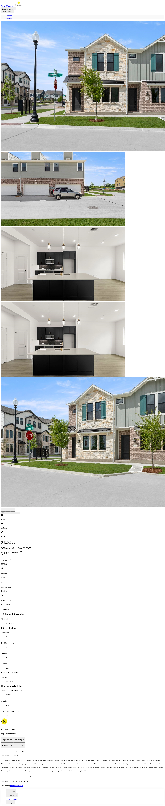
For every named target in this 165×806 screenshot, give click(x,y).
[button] (82, 86)
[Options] (3, 510)
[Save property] (8, 510)
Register (10, 11)
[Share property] (13, 510)
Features (9, 18)
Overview (9, 16)
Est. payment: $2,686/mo (10, 552)
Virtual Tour (15, 513)
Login (4, 11)
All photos (5, 513)
